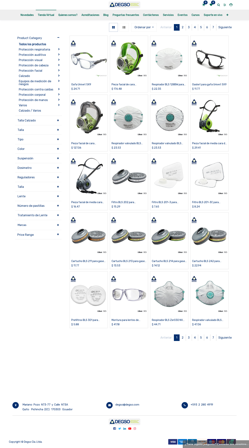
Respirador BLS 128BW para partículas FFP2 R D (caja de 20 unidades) (168, 84)
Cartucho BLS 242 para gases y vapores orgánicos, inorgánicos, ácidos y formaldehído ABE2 (208, 261)
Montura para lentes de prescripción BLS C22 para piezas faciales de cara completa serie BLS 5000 (127, 320)
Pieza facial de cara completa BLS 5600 (83, 143)
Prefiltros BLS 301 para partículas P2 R (84, 320)
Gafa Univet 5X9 (81, 84)
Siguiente (225, 27)
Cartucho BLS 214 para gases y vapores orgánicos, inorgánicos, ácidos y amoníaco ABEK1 (169, 261)
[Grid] (113, 27)
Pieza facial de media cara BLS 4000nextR (86, 202)
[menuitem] (27, 15)
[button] (227, 15)
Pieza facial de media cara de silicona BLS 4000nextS (209, 143)
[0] (203, 5)
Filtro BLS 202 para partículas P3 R (123, 202)
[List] (124, 27)
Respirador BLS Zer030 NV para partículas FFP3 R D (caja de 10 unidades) (167, 320)
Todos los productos (32, 44)
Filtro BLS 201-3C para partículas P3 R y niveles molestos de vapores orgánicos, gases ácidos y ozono (207, 202)
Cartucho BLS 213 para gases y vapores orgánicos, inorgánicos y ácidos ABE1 (129, 261)
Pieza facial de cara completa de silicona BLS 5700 (126, 84)
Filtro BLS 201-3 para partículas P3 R (164, 202)
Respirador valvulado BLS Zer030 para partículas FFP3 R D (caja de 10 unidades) (209, 320)
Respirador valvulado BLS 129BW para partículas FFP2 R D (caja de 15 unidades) (128, 143)
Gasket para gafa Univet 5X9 (209, 84)
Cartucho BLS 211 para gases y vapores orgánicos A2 (88, 261)
